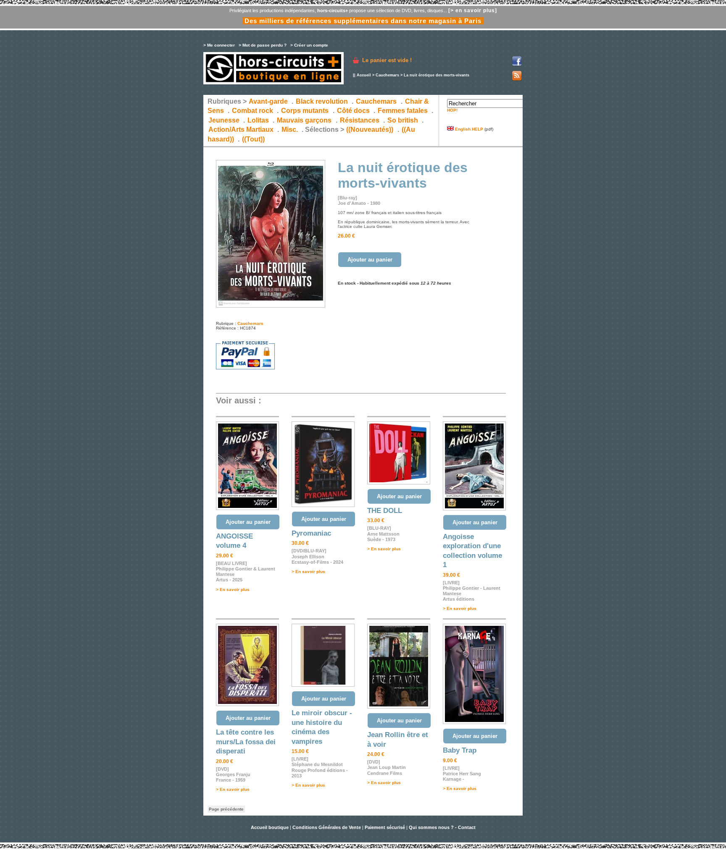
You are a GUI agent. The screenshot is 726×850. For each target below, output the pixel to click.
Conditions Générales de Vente (326, 827)
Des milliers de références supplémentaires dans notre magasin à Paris (363, 20)
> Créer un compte (309, 45)
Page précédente (226, 809)
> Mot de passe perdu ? (263, 45)
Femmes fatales (403, 110)
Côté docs (353, 110)
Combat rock (252, 110)
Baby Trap (459, 750)
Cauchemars (387, 75)
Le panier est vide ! (387, 60)
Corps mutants (305, 110)
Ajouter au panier (369, 259)
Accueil (364, 75)
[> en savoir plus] (472, 10)
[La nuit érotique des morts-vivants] (270, 306)
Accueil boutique (270, 827)
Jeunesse (223, 120)
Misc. (289, 129)
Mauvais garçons (304, 120)
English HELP (468, 129)
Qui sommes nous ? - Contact (442, 827)
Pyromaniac (311, 533)
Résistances (359, 120)
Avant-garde (268, 101)
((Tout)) (253, 139)
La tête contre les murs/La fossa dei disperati (246, 741)
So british (402, 120)
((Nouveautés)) (369, 129)
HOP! (452, 110)
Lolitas (258, 120)
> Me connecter (219, 45)
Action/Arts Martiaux (241, 129)
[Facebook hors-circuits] (517, 65)
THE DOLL (384, 511)
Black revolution (322, 101)
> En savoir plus (233, 589)
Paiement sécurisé (385, 827)
